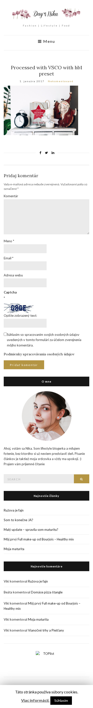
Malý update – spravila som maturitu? (31, 530)
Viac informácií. (35, 700)
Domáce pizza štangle (46, 592)
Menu (48, 41)
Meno (9, 241)
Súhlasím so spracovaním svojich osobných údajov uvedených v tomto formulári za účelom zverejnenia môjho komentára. (44, 340)
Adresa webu (13, 275)
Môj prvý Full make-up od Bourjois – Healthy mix (39, 539)
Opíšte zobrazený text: (20, 315)
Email (8, 258)
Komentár (11, 196)
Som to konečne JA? (18, 520)
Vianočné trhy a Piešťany (46, 630)
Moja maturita (14, 549)
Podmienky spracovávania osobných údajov (39, 354)
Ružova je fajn (14, 510)
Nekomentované (60, 81)
